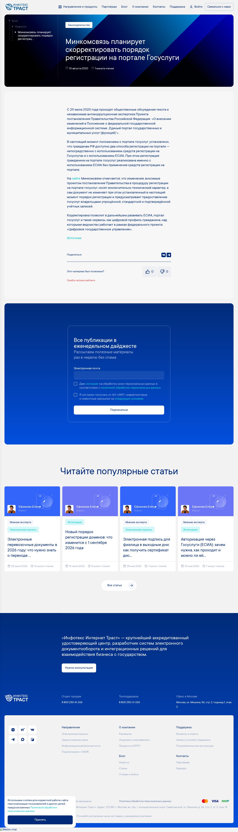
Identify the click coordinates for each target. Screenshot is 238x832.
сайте (76, 179)
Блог (15, 21)
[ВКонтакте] (163, 255)
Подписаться (119, 410)
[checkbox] (75, 383)
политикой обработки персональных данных (131, 388)
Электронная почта (87, 368)
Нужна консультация (79, 668)
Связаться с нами (219, 7)
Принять (40, 820)
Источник (74, 238)
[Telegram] (169, 255)
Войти (198, 7)
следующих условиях (129, 399)
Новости (20, 26)
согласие (92, 384)
